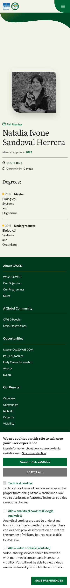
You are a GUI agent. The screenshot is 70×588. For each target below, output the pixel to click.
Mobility (8, 411)
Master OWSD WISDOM (18, 349)
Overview (9, 398)
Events (7, 374)
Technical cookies (20, 483)
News (6, 295)
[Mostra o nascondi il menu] (62, 6)
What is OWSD (12, 276)
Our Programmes (13, 289)
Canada (28, 168)
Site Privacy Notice (34, 453)
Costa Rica (14, 162)
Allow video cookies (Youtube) (29, 548)
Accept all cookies (35, 461)
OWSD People (11, 319)
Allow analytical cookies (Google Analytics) (30, 513)
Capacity (8, 417)
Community (10, 404)
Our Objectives (12, 283)
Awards (7, 368)
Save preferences (49, 580)
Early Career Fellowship (17, 362)
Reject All (35, 472)
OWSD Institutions (14, 325)
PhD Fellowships (13, 355)
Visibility (8, 423)
